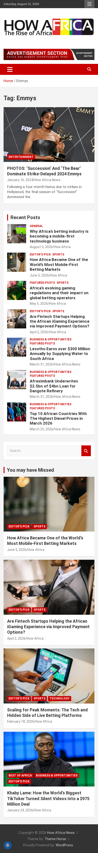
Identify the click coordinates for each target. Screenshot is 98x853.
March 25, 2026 (41, 429)
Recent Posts (25, 217)
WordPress (64, 845)
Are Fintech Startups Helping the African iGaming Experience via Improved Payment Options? (59, 321)
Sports (58, 254)
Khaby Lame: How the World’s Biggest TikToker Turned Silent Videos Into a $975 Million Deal (48, 798)
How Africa (62, 247)
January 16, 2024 (20, 180)
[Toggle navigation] (10, 69)
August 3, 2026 (41, 247)
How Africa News (47, 180)
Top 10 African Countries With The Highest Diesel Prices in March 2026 (58, 418)
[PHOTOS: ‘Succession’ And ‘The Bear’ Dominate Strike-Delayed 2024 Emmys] (49, 134)
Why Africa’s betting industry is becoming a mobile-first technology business (59, 236)
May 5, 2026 (39, 303)
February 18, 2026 (20, 721)
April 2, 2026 (39, 332)
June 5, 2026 (39, 275)
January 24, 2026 (20, 810)
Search (86, 450)
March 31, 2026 (41, 364)
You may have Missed (30, 470)
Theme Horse (55, 839)
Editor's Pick (40, 254)
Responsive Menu (89, 4)
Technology (59, 698)
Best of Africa (20, 775)
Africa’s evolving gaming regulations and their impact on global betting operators (59, 293)
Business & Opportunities (50, 339)
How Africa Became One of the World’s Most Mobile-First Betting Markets (59, 264)
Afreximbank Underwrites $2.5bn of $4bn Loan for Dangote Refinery (54, 386)
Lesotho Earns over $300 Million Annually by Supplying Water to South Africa (60, 353)
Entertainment (21, 157)
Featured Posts (42, 282)
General (36, 226)
